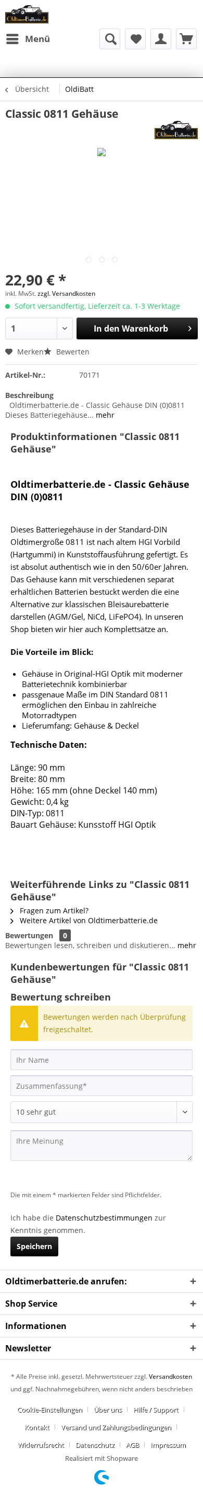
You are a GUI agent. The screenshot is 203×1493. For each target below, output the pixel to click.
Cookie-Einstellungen (49, 1409)
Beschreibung (29, 395)
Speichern (34, 1246)
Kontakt (36, 1427)
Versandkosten (170, 1376)
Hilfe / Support (156, 1409)
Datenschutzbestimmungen (104, 1218)
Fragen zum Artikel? (53, 910)
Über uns (108, 1409)
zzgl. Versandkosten (66, 293)
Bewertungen (29, 935)
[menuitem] (27, 39)
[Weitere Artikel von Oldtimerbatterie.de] (176, 130)
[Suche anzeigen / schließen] (109, 39)
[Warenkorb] (186, 39)
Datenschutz (95, 1444)
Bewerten (72, 352)
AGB (132, 1444)
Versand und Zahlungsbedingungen (116, 1427)
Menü (37, 39)
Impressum (168, 1444)
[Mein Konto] (160, 39)
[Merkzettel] (135, 39)
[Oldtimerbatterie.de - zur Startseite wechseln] (26, 14)
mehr (104, 415)
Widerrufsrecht (41, 1444)
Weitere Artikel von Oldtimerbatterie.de (88, 920)
